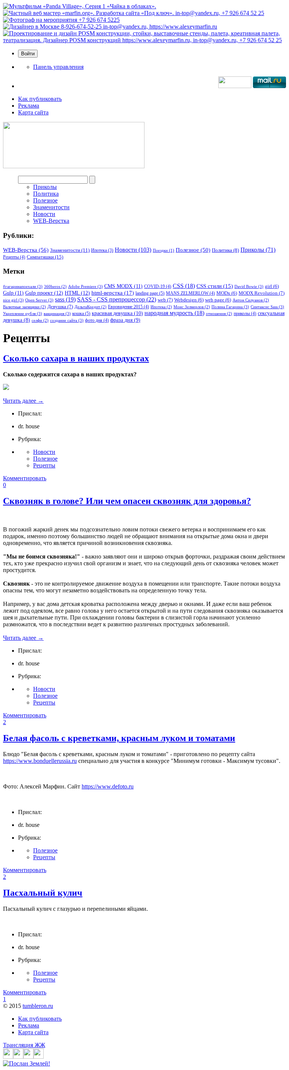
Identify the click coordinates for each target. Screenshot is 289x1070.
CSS (184, 286)
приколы (245, 313)
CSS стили (214, 286)
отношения (219, 314)
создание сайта (67, 320)
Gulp (13, 293)
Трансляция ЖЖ (24, 1045)
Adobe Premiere (85, 286)
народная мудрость (174, 313)
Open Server (39, 300)
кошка (81, 313)
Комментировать (24, 478)
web (165, 300)
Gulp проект (44, 293)
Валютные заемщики (24, 307)
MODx (226, 293)
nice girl (13, 300)
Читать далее (23, 400)
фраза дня (125, 320)
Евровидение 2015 (128, 306)
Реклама (28, 105)
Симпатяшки (45, 257)
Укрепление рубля (22, 313)
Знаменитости (51, 207)
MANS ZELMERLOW (190, 293)
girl (272, 286)
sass (65, 299)
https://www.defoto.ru (108, 786)
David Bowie (248, 286)
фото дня (97, 320)
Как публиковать (40, 99)
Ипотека (102, 250)
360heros (55, 287)
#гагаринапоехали (23, 286)
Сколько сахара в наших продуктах (76, 358)
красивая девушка (117, 313)
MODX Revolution (261, 293)
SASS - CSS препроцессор (116, 299)
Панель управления (58, 67)
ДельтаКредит (90, 307)
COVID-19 (157, 286)
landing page (149, 293)
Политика (46, 193)
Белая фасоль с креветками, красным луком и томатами (119, 738)
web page (218, 300)
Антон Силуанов (251, 300)
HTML (77, 293)
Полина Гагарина (230, 306)
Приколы (45, 187)
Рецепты (14, 257)
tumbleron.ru (38, 1006)
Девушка (60, 306)
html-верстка (112, 292)
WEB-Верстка (51, 221)
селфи (40, 320)
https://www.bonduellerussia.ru (40, 761)
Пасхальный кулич (42, 893)
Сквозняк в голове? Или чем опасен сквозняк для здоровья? (127, 501)
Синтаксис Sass (267, 306)
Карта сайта (33, 112)
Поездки (163, 250)
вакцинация (57, 313)
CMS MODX (123, 286)
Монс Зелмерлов (191, 307)
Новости (44, 214)
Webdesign (189, 300)
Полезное (45, 200)
